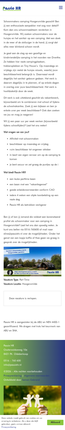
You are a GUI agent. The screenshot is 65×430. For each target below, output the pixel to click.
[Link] (11, 7)
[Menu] (61, 7)
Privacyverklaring (12, 375)
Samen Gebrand (31, 379)
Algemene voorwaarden (36, 375)
